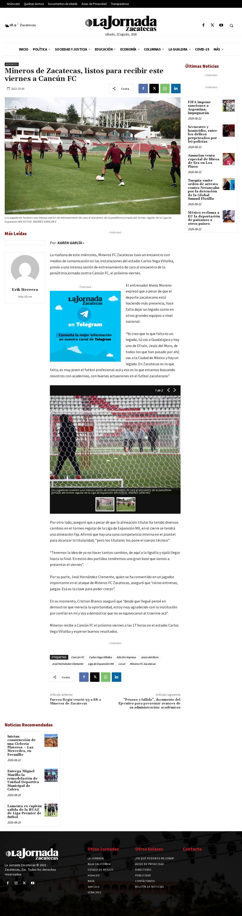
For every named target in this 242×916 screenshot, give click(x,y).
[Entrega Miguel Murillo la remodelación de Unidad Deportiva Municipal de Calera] (50, 775)
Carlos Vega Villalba (100, 657)
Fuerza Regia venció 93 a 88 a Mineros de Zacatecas (75, 702)
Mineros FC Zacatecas (143, 664)
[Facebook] (203, 25)
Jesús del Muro (150, 657)
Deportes (12, 64)
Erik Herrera (25, 289)
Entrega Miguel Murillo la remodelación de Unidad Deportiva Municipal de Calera (23, 780)
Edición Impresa (126, 657)
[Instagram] (16, 883)
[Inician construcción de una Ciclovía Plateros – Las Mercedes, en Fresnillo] (50, 740)
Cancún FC (77, 657)
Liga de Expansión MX (101, 664)
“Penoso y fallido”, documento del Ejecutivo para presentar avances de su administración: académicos (149, 704)
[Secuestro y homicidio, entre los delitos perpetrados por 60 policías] (229, 130)
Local (121, 664)
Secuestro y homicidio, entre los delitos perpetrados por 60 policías (202, 134)
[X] (212, 25)
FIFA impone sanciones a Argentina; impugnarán (199, 107)
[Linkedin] (176, 88)
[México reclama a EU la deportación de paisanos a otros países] (229, 216)
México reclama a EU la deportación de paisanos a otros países (204, 218)
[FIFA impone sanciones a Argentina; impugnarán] (229, 106)
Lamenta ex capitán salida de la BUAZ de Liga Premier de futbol (24, 811)
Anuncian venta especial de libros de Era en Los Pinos (203, 161)
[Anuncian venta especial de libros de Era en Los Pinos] (229, 159)
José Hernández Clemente (67, 664)
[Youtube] (221, 25)
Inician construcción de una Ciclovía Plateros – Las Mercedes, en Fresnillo (21, 745)
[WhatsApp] (165, 88)
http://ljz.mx (25, 296)
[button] (231, 25)
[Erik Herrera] (25, 269)
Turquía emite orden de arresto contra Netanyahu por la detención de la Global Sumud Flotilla (203, 189)
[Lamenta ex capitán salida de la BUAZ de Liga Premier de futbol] (50, 810)
